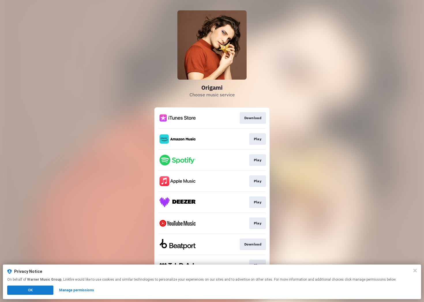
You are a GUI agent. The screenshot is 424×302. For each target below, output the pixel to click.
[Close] (415, 270)
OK (30, 290)
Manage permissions (76, 290)
